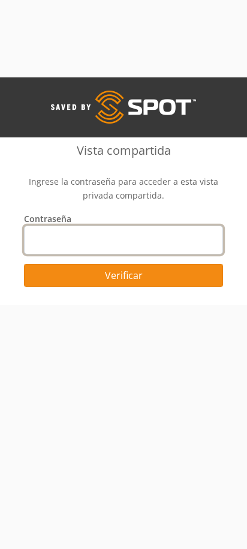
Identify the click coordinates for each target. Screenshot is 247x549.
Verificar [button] (124, 275)
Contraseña (47, 218)
